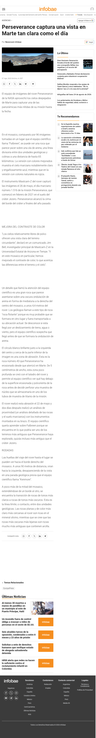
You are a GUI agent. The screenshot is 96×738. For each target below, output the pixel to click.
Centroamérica (29, 707)
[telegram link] (11, 698)
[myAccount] (92, 9)
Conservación (50, 15)
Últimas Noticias (29, 711)
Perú (29, 703)
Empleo (48, 688)
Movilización (85, 15)
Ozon (59, 15)
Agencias (6, 20)
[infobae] (48, 9)
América (30, 684)
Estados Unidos (29, 696)
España (29, 692)
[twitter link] (11, 693)
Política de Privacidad (85, 690)
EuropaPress (8, 588)
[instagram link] (16, 693)
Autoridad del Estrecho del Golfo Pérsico (29, 15)
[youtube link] (6, 698)
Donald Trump (8, 15)
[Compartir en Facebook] (9, 84)
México (29, 699)
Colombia (29, 688)
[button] (3, 9)
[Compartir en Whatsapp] (4, 84)
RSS (29, 714)
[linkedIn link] (16, 698)
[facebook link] (6, 693)
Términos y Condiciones (84, 685)
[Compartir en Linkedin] (20, 84)
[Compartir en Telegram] (25, 84)
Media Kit (66, 703)
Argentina (66, 684)
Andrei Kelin (66, 15)
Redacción (48, 684)
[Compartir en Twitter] (15, 84)
